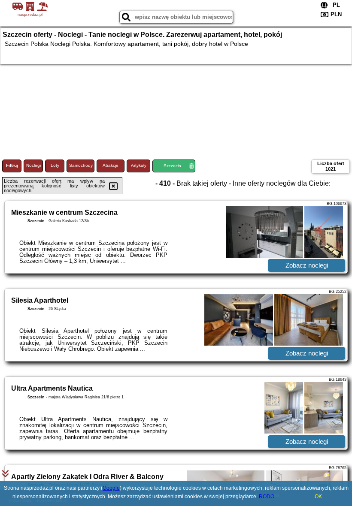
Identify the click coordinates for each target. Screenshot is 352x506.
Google (111, 488)
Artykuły (138, 165)
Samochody (81, 165)
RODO (266, 497)
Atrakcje (110, 165)
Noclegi (33, 165)
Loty (55, 165)
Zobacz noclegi (306, 265)
